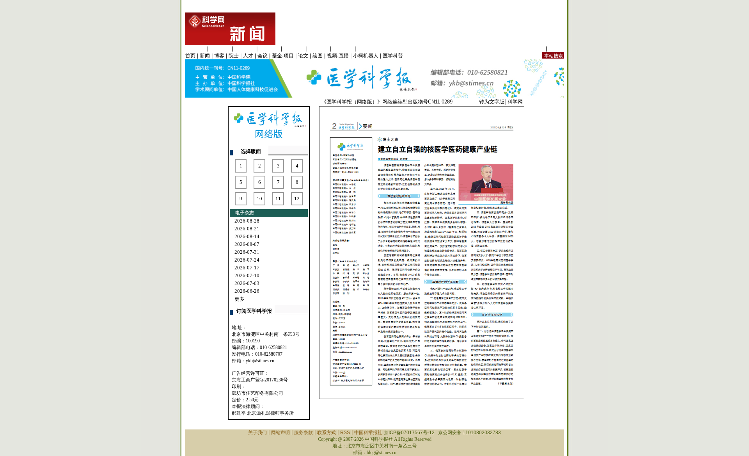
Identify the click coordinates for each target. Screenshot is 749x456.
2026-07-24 (246, 260)
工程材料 (269, 49)
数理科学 (343, 49)
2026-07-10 (246, 275)
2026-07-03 (246, 283)
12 (297, 198)
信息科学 (294, 49)
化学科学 (244, 49)
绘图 (317, 56)
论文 (303, 56)
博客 (219, 56)
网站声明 (280, 432)
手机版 (556, 49)
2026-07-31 (246, 252)
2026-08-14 (246, 236)
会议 (262, 56)
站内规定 (534, 49)
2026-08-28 (246, 221)
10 (259, 198)
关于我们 (257, 432)
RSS (345, 432)
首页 (190, 56)
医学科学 (220, 49)
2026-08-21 (246, 229)
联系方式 (326, 432)
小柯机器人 (365, 56)
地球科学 (318, 49)
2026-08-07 (246, 244)
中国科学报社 (368, 432)
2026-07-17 (246, 268)
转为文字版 (491, 102)
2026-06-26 (246, 291)
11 (278, 198)
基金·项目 (283, 56)
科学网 (515, 102)
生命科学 (195, 49)
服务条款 (303, 432)
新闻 (205, 56)
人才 (248, 56)
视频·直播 (338, 56)
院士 (234, 56)
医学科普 (393, 56)
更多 (239, 299)
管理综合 (367, 49)
